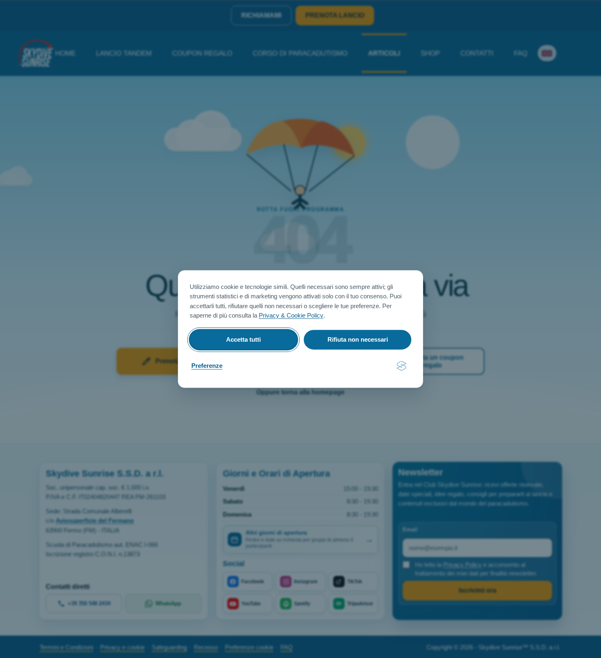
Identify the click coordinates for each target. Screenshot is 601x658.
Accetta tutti (243, 339)
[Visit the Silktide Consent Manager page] (401, 366)
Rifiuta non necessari (357, 339)
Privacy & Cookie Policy (291, 315)
